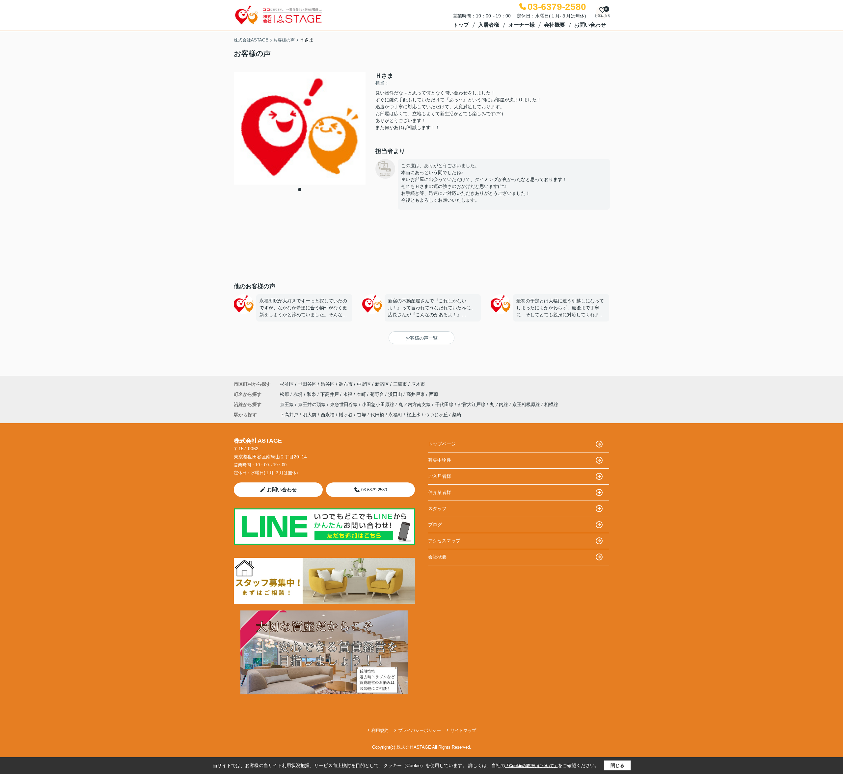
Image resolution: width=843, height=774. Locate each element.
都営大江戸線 (472, 404)
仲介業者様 (439, 492)
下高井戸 (330, 394)
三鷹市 (400, 384)
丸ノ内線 (499, 404)
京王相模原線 (526, 404)
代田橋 (377, 414)
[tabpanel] (300, 128)
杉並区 (287, 384)
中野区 (364, 384)
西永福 (328, 414)
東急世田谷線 (344, 404)
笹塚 (361, 414)
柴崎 (456, 414)
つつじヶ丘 (436, 414)
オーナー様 (521, 25)
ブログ (435, 524)
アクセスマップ (444, 540)
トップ (461, 25)
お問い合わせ (590, 25)
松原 (285, 394)
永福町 (395, 414)
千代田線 (445, 404)
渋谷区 (328, 384)
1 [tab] (299, 189)
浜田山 (395, 394)
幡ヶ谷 (346, 414)
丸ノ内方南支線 (415, 404)
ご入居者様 (439, 476)
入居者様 (488, 25)
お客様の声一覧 (421, 338)
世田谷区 (307, 384)
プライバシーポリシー (419, 730)
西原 (433, 394)
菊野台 (377, 394)
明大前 (309, 414)
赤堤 (298, 394)
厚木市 (418, 384)
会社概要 (554, 25)
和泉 (312, 394)
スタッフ (437, 508)
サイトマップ (463, 730)
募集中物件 (439, 460)
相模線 (551, 404)
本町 (362, 394)
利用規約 (380, 730)
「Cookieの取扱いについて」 (531, 765)
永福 (348, 394)
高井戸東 (416, 394)
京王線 (287, 404)
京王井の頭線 (312, 404)
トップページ (442, 444)
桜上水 (414, 414)
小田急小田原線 (378, 404)
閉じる (617, 765)
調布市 (346, 384)
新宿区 (382, 384)
